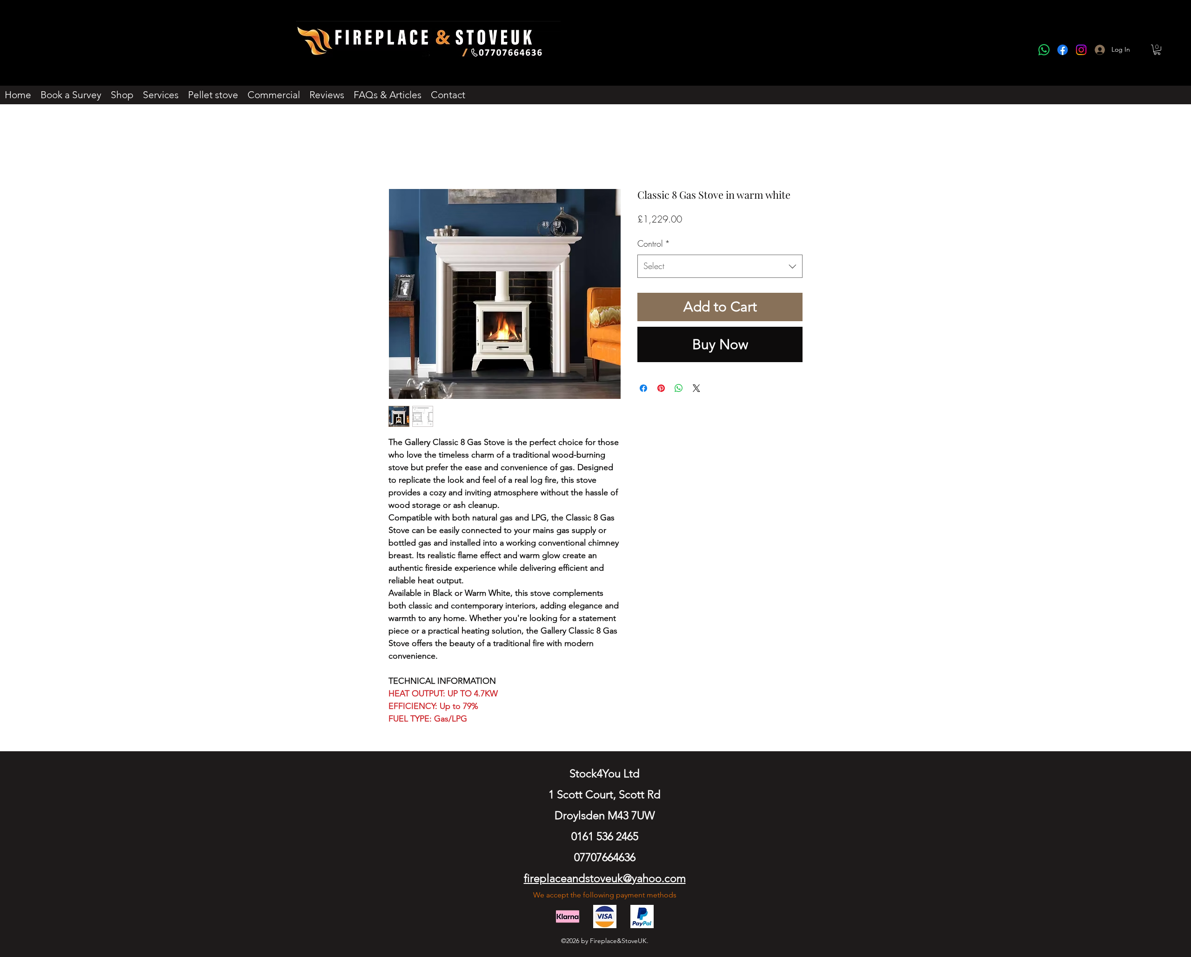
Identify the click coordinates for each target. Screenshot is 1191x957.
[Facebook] (1063, 50)
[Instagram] (1081, 50)
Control (653, 243)
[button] (1157, 50)
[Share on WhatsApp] (678, 388)
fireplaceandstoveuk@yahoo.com (605, 878)
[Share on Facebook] (643, 388)
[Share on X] (696, 388)
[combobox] (720, 266)
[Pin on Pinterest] (661, 388)
